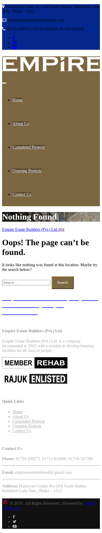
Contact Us (22, 194)
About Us (21, 123)
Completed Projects (29, 147)
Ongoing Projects (27, 170)
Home (18, 100)
